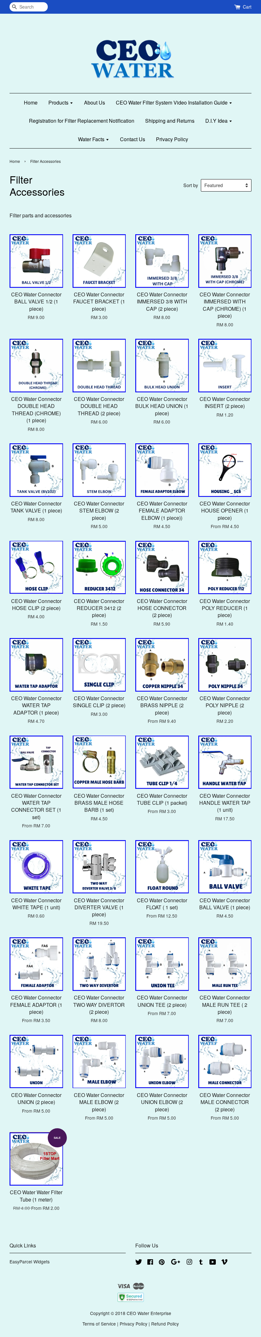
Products (59, 102)
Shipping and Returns (169, 120)
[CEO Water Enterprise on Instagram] (189, 1263)
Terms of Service (99, 1323)
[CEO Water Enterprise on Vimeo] (224, 1263)
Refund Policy (165, 1323)
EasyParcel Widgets (30, 1261)
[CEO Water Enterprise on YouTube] (212, 1263)
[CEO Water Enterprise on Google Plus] (175, 1263)
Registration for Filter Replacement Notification (81, 120)
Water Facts (92, 139)
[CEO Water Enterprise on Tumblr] (201, 1263)
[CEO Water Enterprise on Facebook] (150, 1263)
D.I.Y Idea (217, 120)
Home (31, 102)
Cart (247, 7)
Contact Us (132, 139)
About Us (94, 102)
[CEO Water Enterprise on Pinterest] (161, 1263)
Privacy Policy (172, 139)
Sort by (190, 185)
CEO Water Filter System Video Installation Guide (172, 102)
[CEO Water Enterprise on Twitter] (138, 1263)
